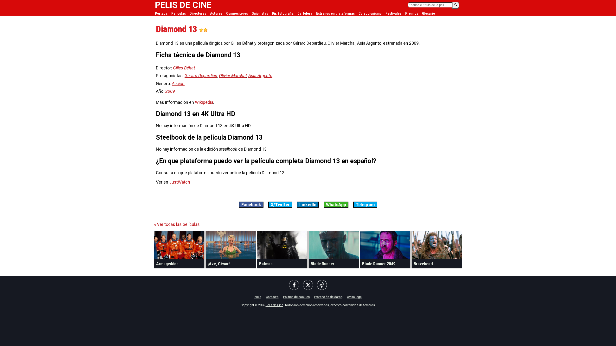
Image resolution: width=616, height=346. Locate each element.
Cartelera (304, 13)
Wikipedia (204, 102)
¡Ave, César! (219, 263)
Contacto (272, 297)
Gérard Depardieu (201, 75)
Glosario (428, 13)
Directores (198, 13)
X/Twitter (280, 204)
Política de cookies (296, 297)
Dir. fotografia (283, 13)
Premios (411, 13)
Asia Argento (260, 75)
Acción (178, 83)
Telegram (365, 204)
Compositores (237, 13)
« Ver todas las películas (177, 224)
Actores (216, 13)
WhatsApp (336, 204)
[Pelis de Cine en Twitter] (308, 285)
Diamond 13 (177, 29)
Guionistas (260, 13)
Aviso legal (354, 297)
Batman (266, 263)
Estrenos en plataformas (335, 13)
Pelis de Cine (274, 305)
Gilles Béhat (184, 67)
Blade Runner (322, 263)
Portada (161, 13)
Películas (178, 13)
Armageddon (167, 263)
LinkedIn (307, 204)
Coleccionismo (370, 13)
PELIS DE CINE (183, 5)
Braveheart (423, 263)
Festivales (393, 13)
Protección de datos (328, 297)
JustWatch (179, 182)
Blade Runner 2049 (378, 263)
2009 (170, 91)
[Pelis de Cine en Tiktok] (322, 285)
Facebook (251, 204)
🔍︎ (455, 5)
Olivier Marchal (233, 75)
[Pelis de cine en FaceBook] (294, 285)
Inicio (257, 297)
